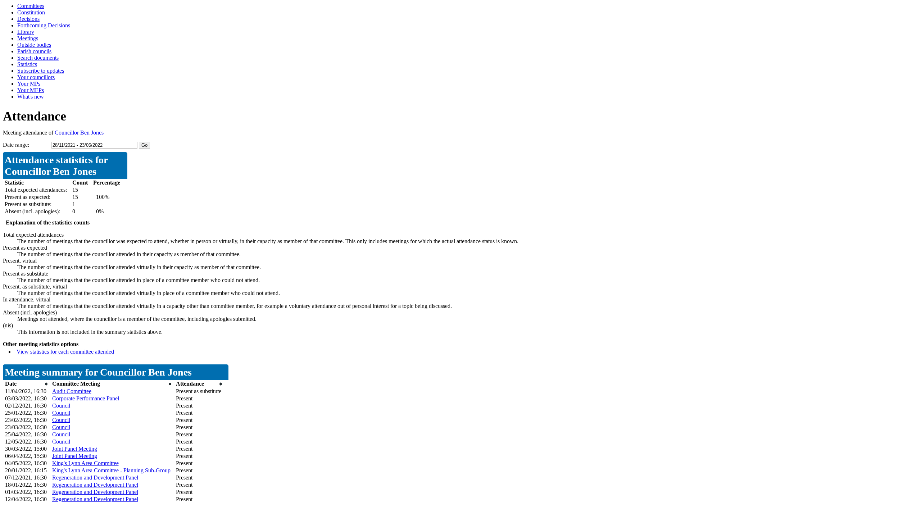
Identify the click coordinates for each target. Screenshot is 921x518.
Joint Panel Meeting (74, 449)
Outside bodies (34, 45)
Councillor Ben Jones (79, 133)
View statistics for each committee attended (65, 352)
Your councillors (36, 77)
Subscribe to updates (40, 71)
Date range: (16, 145)
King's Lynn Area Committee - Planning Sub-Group (111, 470)
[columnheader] (26, 384)
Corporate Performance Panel (85, 398)
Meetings (27, 38)
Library (25, 32)
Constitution (31, 12)
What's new (30, 97)
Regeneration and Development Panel (95, 477)
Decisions (28, 19)
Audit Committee (71, 391)
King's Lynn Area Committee (85, 463)
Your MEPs (30, 90)
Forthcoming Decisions (43, 25)
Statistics (27, 64)
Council (61, 406)
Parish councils (34, 51)
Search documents (38, 58)
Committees (30, 6)
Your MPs (28, 84)
